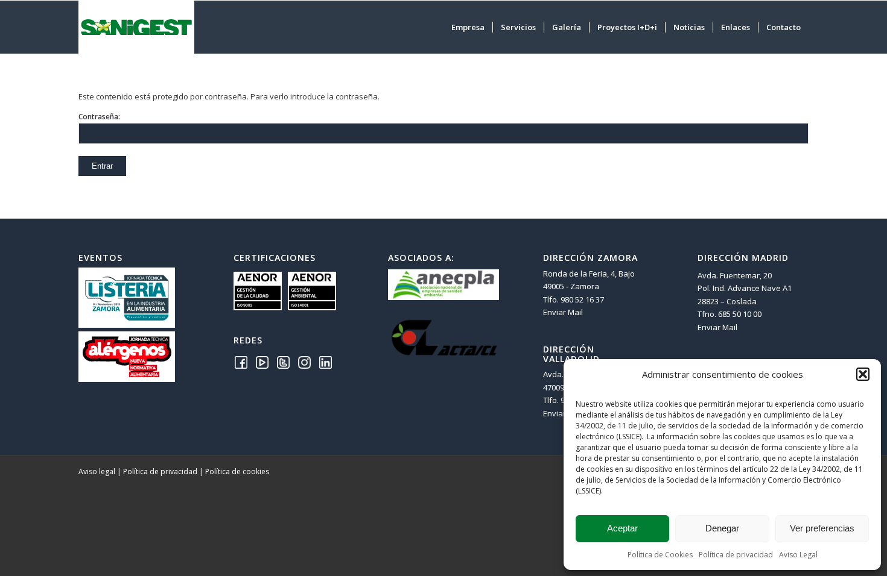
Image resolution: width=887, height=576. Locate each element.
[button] (863, 374)
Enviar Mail (563, 312)
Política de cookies (237, 471)
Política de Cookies (660, 554)
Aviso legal (96, 471)
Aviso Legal (798, 554)
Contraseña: (99, 116)
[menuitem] (468, 27)
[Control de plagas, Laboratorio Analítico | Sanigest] (136, 27)
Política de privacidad (736, 554)
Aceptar (622, 528)
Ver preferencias (822, 528)
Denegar (722, 528)
